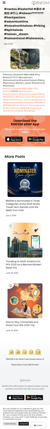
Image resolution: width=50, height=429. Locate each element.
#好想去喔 (24, 108)
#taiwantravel (38, 97)
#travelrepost (17, 111)
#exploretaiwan (10, 102)
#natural (7, 108)
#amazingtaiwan (37, 105)
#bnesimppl (29, 111)
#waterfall (16, 88)
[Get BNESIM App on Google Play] (34, 397)
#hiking (40, 94)
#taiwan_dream (23, 97)
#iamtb (6, 111)
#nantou (7, 88)
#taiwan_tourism (23, 99)
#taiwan (7, 91)
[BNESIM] (25, 380)
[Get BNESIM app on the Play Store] (36, 139)
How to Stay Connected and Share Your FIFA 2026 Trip (22, 323)
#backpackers (25, 91)
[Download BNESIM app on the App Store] (14, 139)
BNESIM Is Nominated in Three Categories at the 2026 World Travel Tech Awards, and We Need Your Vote (23, 205)
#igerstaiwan (13, 105)
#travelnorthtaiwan (28, 94)
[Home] (40, 3)
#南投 (30, 88)
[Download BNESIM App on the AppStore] (15, 397)
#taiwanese (8, 99)
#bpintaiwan (9, 97)
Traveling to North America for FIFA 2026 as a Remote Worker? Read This (24, 264)
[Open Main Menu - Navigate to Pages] (4, 2)
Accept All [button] (23, 424)
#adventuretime (10, 94)
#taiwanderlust (38, 99)
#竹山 (35, 88)
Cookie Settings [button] (10, 424)
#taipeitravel (36, 108)
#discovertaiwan (26, 102)
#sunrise (16, 108)
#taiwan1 (24, 105)
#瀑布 (24, 88)
